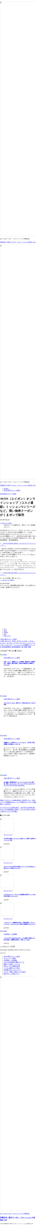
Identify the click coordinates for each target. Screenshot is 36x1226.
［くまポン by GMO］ (7, 580)
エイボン (3, 643)
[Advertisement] (18, 608)
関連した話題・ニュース (12, 964)
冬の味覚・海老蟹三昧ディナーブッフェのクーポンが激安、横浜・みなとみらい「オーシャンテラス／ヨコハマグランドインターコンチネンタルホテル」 (19, 783)
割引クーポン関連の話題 (12, 966)
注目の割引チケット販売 (8, 639)
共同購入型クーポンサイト (12, 970)
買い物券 (24, 647)
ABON (14, 641)
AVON (19, 641)
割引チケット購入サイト (12, 974)
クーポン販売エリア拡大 (12, 968)
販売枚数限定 (16, 647)
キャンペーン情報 (10, 958)
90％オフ (8, 641)
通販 (29, 647)
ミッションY (17, 645)
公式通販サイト (27, 645)
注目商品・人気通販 (10, 960)
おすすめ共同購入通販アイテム (14, 962)
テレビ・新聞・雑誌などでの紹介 (15, 972)
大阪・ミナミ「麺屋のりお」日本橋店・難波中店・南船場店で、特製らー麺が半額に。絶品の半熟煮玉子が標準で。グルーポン (19, 663)
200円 (2, 641)
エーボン (16, 643)
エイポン (10, 643)
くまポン (31, 641)
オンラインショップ (26, 643)
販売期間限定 (6, 647)
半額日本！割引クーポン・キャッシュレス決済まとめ (17, 242)
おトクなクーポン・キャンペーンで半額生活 (15, 1213)
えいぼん (24, 641)
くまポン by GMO (6, 523)
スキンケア (9, 645)
